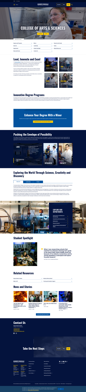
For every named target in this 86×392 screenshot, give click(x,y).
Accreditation (46, 363)
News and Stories (16, 50)
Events (55, 45)
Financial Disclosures (47, 368)
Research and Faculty (58, 43)
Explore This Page (18, 39)
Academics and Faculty (21, 9)
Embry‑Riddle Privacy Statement (33, 390)
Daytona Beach (18, 62)
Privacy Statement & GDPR (51, 383)
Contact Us (36, 50)
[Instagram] (16, 333)
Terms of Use (58, 383)
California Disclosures (47, 375)
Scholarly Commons (32, 370)
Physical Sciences (56, 223)
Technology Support (69, 383)
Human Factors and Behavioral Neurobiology (58, 216)
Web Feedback (63, 383)
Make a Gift (15, 281)
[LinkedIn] (14, 333)
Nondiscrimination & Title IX (43, 383)
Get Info (59, 4)
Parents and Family (31, 361)
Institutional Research (47, 370)
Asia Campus (23, 371)
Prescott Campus (16, 371)
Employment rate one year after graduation (51, 82)
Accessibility (36, 383)
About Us (15, 45)
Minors (35, 43)
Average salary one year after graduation (65, 82)
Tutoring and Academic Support (49, 281)
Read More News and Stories (43, 314)
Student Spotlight (37, 48)
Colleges (28, 9)
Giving (30, 368)
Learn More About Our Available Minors (42, 121)
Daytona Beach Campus (17, 278)
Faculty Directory (31, 363)
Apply (46, 33)
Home (14, 9)
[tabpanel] (43, 190)
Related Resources (57, 48)
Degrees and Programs (17, 43)
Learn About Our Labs (20, 160)
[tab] (18, 181)
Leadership (36, 45)
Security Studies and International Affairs (59, 226)
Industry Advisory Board (47, 278)
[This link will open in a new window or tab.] (59, 361)
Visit (64, 4)
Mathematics (55, 221)
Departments (15, 48)
